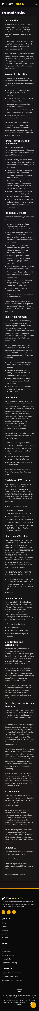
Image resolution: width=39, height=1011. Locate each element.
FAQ (3, 948)
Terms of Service (8, 955)
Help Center (6, 952)
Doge (15, 4)
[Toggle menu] (36, 3)
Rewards (5, 930)
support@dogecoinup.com (11, 973)
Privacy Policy (7, 959)
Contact (5, 938)
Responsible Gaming (9, 963)
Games (4, 927)
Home (4, 923)
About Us (5, 934)
